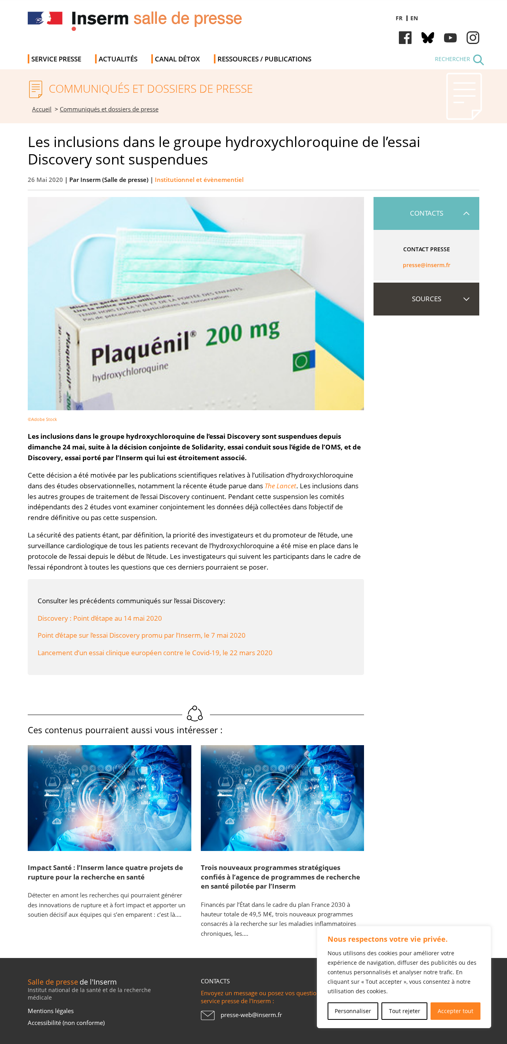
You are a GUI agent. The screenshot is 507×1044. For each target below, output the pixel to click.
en (414, 18)
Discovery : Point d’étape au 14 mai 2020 (100, 618)
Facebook (405, 37)
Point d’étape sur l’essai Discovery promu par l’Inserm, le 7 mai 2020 (142, 635)
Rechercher (452, 59)
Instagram (473, 37)
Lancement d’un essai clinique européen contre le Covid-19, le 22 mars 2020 (155, 652)
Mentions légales (51, 1011)
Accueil (41, 109)
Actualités (118, 58)
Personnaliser (353, 1011)
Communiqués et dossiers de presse (109, 109)
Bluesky (427, 37)
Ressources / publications (264, 58)
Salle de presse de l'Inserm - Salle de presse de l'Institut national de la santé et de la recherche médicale (140, 24)
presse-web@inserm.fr (251, 1015)
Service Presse (56, 58)
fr (399, 18)
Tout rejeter (404, 1011)
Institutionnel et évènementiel (199, 180)
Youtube (450, 37)
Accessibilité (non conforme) (66, 1023)
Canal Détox (177, 58)
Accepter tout (455, 1011)
